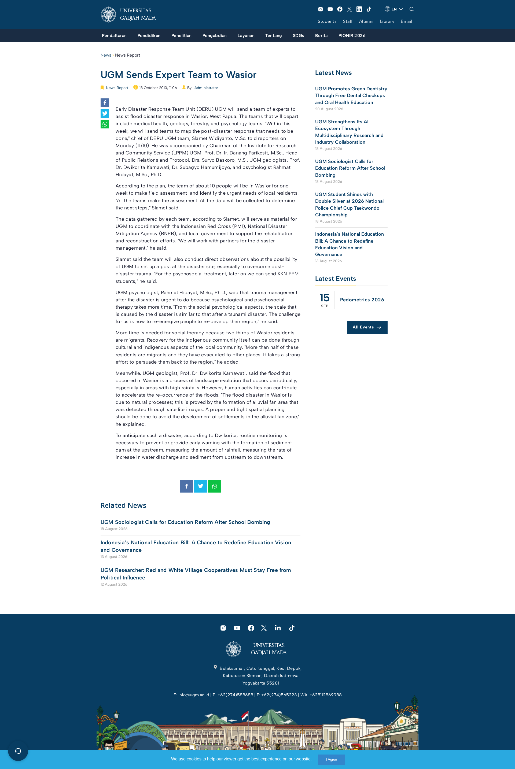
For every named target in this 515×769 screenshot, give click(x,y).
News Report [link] (127, 55)
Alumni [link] (366, 21)
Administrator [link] (206, 88)
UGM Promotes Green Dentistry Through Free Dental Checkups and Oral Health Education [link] (351, 95)
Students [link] (327, 21)
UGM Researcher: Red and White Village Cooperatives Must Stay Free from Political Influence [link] (196, 574)
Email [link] (406, 21)
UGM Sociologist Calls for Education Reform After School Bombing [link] (185, 522)
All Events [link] (363, 327)
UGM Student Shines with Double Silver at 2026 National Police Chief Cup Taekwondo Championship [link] (349, 204)
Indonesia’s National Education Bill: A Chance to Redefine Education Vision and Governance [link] (196, 546)
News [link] (106, 55)
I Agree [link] (331, 759)
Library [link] (387, 21)
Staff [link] (348, 21)
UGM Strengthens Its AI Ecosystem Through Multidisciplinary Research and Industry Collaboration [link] (349, 132)
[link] (132, 14)
